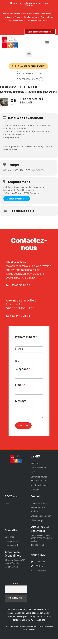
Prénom (19, 348)
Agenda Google (22, 211)
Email (16, 583)
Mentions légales (32, 616)
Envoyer (23, 425)
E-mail (20, 385)
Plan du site (39, 620)
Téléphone (22, 369)
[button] (47, 42)
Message (20, 401)
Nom (17, 361)
